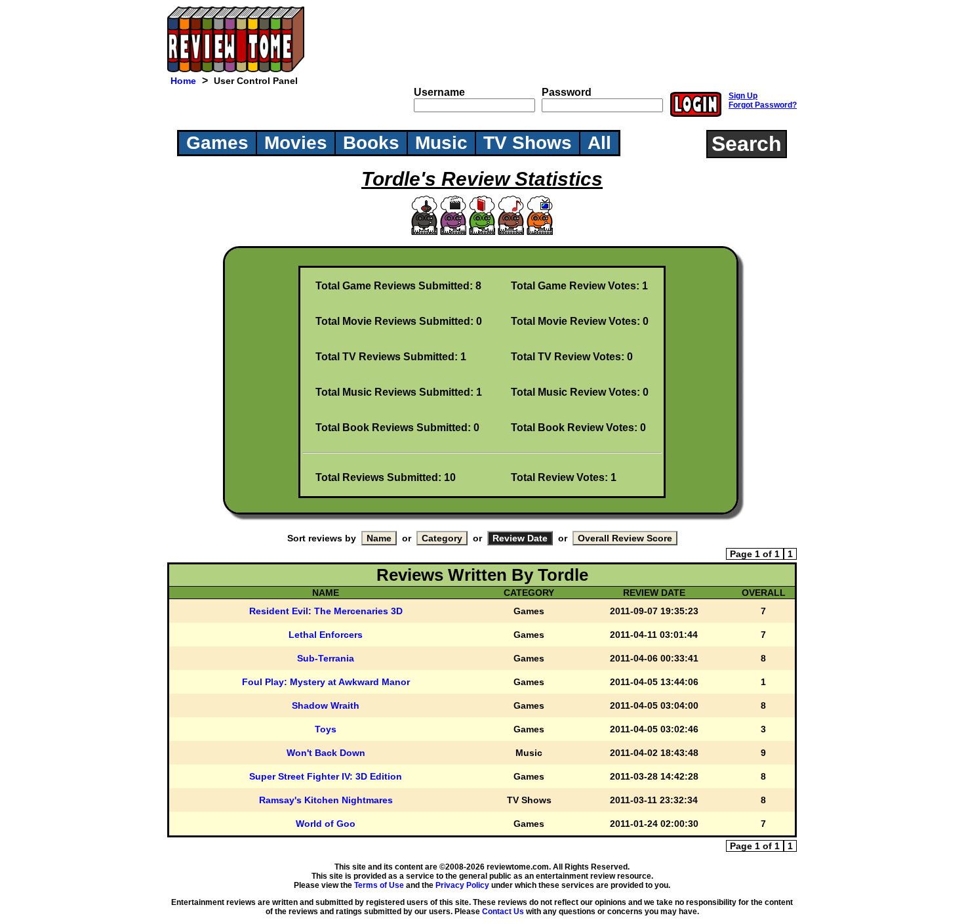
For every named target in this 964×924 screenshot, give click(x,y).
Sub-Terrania (325, 658)
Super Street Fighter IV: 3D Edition (325, 776)
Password (567, 92)
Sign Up (743, 95)
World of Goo (325, 823)
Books (371, 143)
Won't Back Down (326, 752)
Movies (295, 143)
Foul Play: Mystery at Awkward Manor (326, 682)
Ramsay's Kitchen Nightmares (326, 800)
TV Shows (527, 143)
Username (439, 92)
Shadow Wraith (325, 705)
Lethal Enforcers (326, 634)
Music (441, 143)
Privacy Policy (462, 885)
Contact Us (503, 911)
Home (183, 80)
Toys (325, 729)
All (599, 143)
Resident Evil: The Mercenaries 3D (326, 611)
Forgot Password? (763, 105)
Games (217, 143)
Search (747, 144)
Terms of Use (379, 885)
